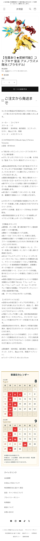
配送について (9, 507)
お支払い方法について (12, 483)
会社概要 (7, 478)
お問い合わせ (9, 512)
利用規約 (7, 502)
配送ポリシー (17, 536)
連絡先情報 (26, 536)
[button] (4, 9)
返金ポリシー (26, 533)
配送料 (7, 71)
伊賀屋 (9, 530)
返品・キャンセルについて (13, 492)
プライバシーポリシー (12, 497)
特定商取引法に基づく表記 (13, 488)
